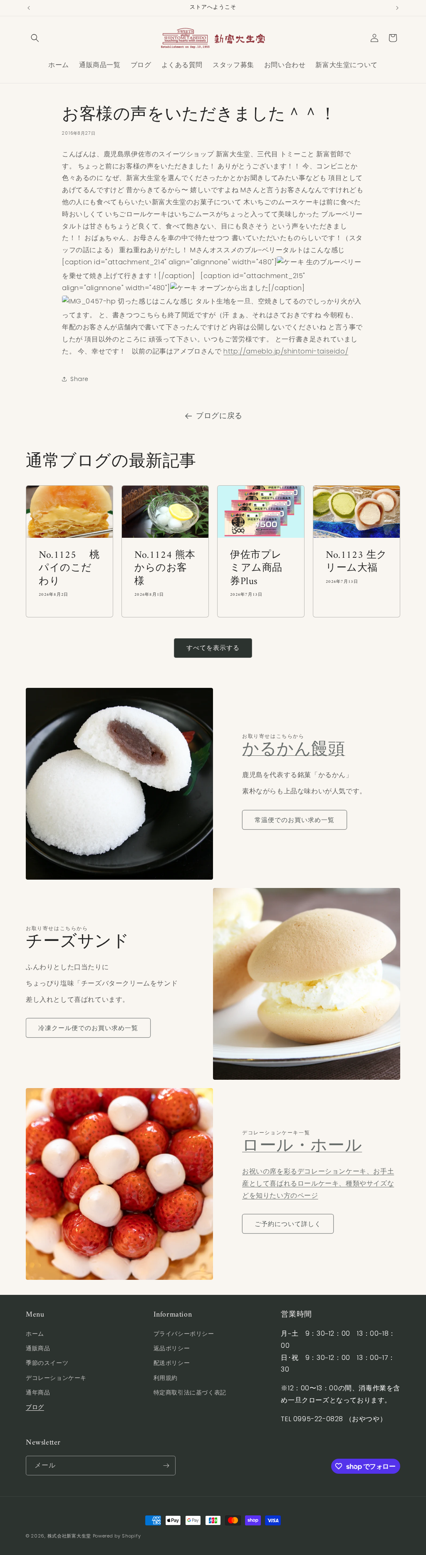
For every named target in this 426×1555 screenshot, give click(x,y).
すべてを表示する (213, 647)
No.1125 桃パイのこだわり (69, 568)
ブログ (35, 1407)
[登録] (166, 1465)
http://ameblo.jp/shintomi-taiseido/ (285, 351)
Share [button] (79, 379)
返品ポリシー (172, 1348)
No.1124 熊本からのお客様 (165, 568)
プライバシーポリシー (184, 1333)
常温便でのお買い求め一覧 (294, 819)
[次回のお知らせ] (397, 8)
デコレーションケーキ (56, 1378)
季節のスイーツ (47, 1363)
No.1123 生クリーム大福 (356, 562)
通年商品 (38, 1392)
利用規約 (166, 1378)
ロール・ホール (302, 1146)
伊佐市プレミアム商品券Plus (256, 568)
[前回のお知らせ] (29, 8)
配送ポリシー (172, 1363)
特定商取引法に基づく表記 (190, 1392)
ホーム (35, 1333)
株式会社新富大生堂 (69, 1535)
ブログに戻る (219, 415)
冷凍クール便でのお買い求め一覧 (88, 1027)
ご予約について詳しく (288, 1223)
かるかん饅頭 (293, 750)
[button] (35, 38)
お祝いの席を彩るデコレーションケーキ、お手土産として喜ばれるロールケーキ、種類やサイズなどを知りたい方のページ (318, 1183)
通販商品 (38, 1348)
